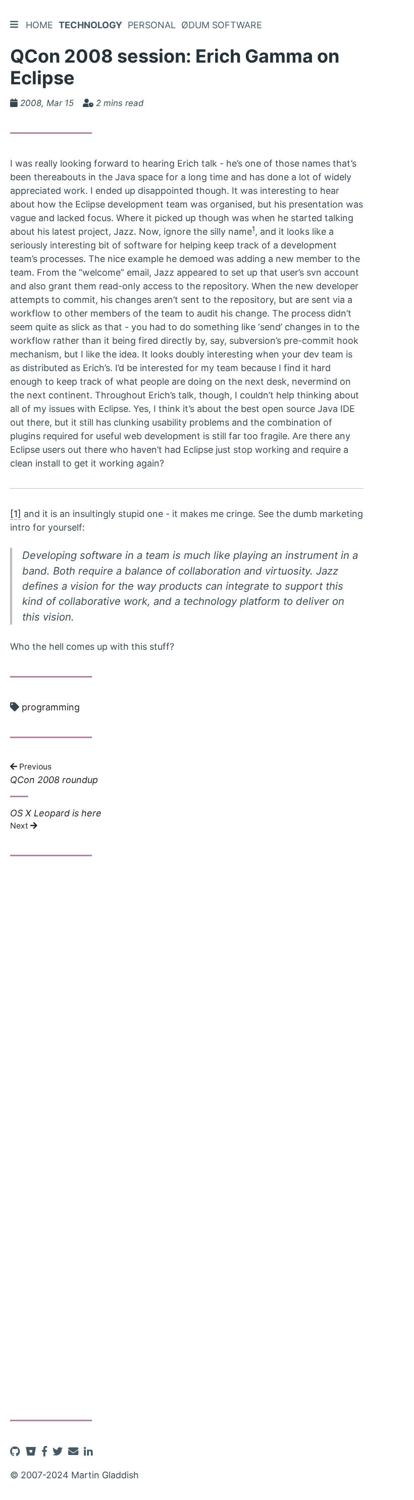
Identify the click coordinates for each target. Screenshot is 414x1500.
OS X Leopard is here (55, 819)
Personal (152, 25)
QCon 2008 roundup (54, 774)
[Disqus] (187, 1005)
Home (39, 25)
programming (51, 707)
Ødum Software (221, 25)
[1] (15, 513)
